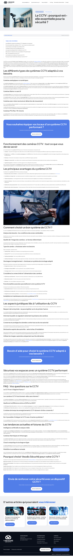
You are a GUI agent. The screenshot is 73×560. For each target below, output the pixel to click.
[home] (9, 2)
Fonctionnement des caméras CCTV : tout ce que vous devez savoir (20, 45)
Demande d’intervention (59, 2)
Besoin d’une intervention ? (61, 549)
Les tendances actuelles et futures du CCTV (15, 55)
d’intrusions (58, 173)
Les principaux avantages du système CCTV (15, 46)
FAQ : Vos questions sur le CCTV (12, 53)
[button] (26, 2)
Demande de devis (45, 549)
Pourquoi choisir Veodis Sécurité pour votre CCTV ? (16, 56)
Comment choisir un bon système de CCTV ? (15, 48)
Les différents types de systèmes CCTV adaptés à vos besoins (19, 43)
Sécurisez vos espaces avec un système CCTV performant (18, 51)
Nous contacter (36, 134)
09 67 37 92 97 (25, 540)
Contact (67, 2)
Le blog (51, 2)
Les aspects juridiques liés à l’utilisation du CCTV (16, 50)
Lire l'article (9, 524)
